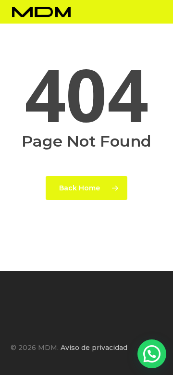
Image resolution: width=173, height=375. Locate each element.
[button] (151, 353)
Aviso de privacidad (94, 347)
